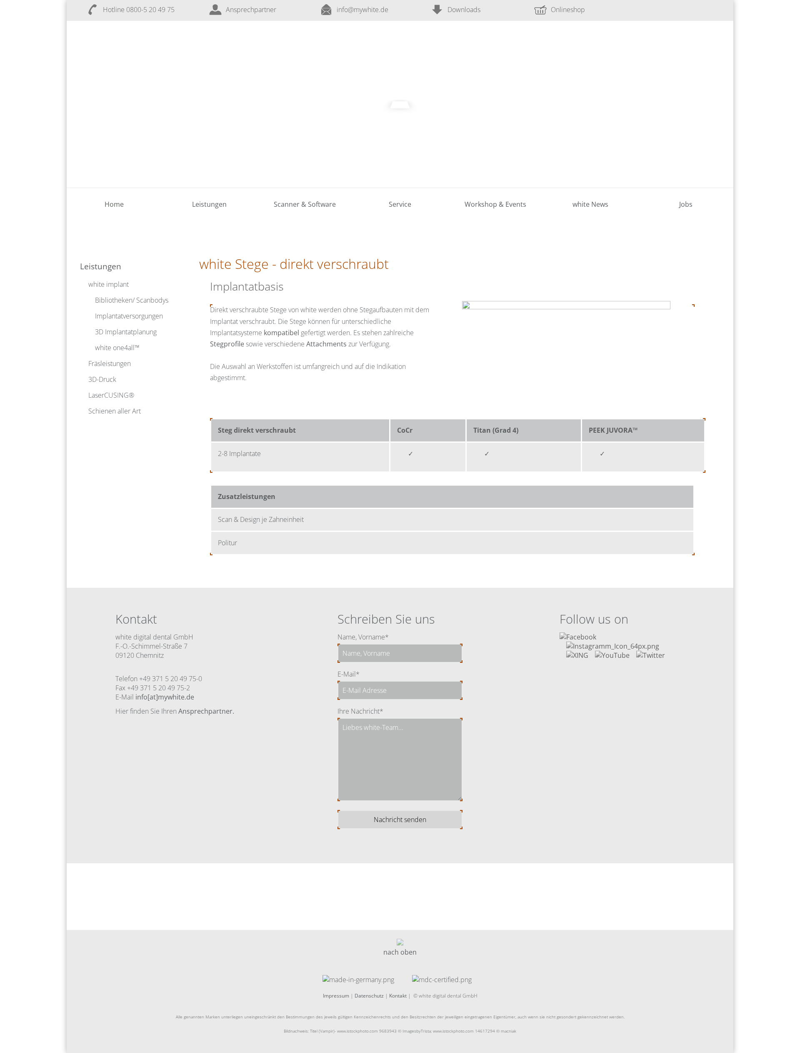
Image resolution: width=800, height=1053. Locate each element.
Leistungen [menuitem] (209, 204)
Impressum (336, 995)
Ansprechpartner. (206, 711)
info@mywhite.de (362, 9)
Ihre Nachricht (360, 711)
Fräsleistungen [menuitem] (109, 363)
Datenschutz (369, 995)
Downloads (464, 9)
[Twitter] (650, 655)
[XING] (577, 655)
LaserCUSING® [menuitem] (111, 395)
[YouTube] (612, 655)
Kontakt (398, 995)
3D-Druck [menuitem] (102, 379)
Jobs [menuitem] (685, 204)
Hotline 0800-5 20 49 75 (139, 9)
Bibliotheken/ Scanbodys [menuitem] (131, 300)
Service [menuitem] (400, 204)
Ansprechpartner (251, 9)
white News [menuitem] (590, 204)
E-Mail (349, 674)
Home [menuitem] (114, 204)
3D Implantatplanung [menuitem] (126, 331)
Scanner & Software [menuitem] (305, 204)
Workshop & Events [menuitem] (495, 204)
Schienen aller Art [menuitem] (114, 411)
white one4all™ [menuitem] (117, 347)
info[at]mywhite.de (164, 697)
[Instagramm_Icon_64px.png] (612, 646)
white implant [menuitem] (108, 284)
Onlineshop (568, 9)
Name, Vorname (363, 637)
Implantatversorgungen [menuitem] (129, 316)
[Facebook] (578, 637)
